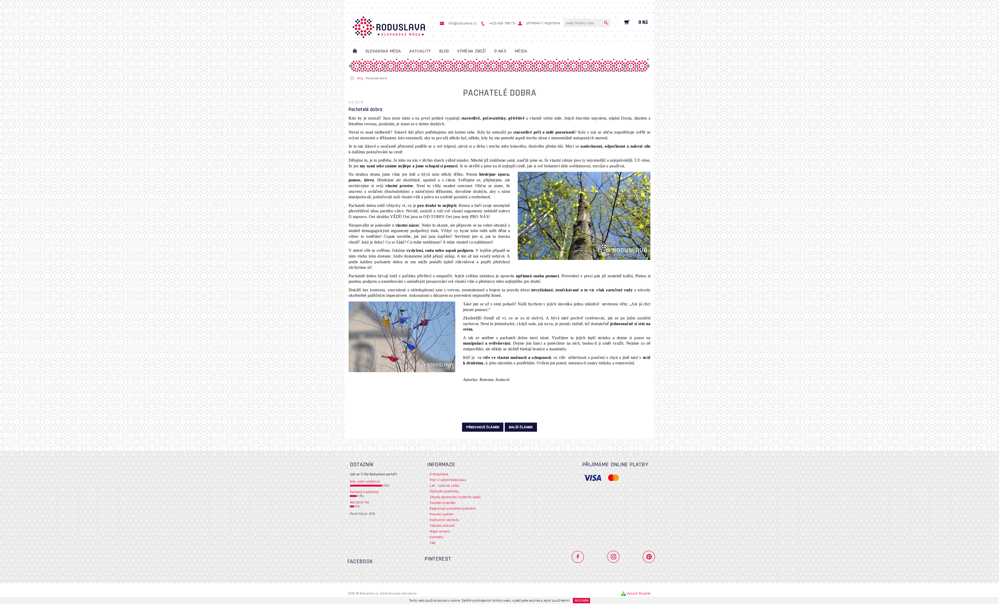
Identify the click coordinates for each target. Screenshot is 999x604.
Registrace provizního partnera (453, 509)
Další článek (521, 427)
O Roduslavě (439, 474)
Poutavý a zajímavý (364, 492)
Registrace (552, 23)
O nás (500, 51)
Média (521, 51)
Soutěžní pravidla (442, 503)
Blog (444, 51)
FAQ (432, 543)
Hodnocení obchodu (444, 520)
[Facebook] (580, 556)
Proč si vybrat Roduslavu (448, 480)
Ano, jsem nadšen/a (365, 482)
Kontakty (436, 537)
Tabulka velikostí (442, 526)
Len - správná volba (444, 486)
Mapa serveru (440, 531)
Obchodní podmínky (444, 491)
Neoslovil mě (359, 502)
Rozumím (581, 600)
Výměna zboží (471, 51)
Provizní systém (441, 514)
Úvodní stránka (355, 51)
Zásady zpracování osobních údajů (455, 497)
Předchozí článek (482, 427)
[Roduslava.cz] (389, 25)
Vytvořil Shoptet (638, 594)
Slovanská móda (383, 51)
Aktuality (420, 51)
